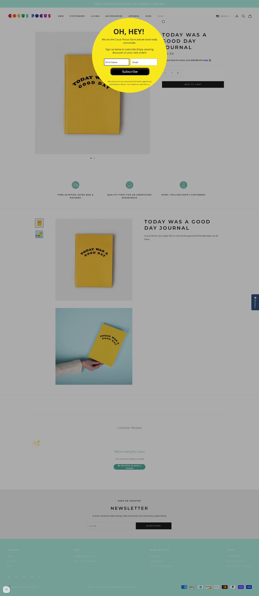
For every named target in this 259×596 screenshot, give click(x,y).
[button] (163, 21)
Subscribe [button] (130, 71)
